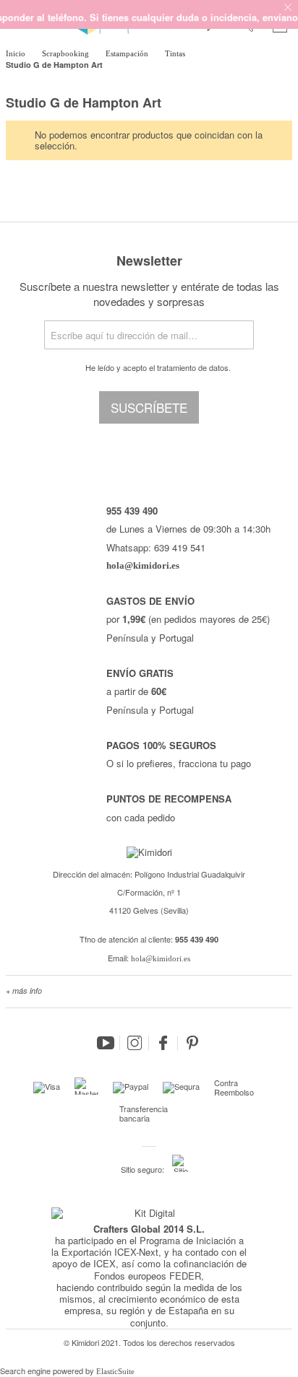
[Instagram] (134, 1042)
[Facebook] (163, 1042)
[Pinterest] (192, 1042)
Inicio (16, 53)
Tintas (176, 53)
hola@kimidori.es (160, 958)
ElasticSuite (115, 1371)
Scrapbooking (66, 53)
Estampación (128, 53)
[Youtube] (105, 1042)
